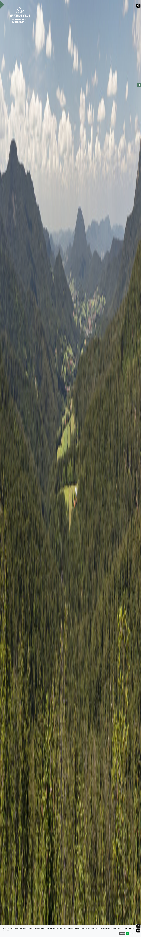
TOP (139, 85)
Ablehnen (122, 933)
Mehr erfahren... (134, 933)
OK (127, 933)
